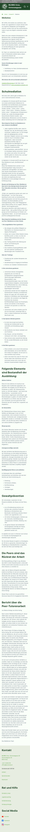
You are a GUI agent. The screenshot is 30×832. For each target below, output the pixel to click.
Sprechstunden (6, 776)
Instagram (7, 824)
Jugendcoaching (6, 797)
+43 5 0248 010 (6, 0)
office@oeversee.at (17, 0)
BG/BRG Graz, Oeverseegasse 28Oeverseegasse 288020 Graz (11, 757)
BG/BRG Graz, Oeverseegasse (15, 6)
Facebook (6, 820)
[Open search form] (25, 6)
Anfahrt (4, 772)
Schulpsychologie (6, 804)
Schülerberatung (6, 800)
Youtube (6, 816)
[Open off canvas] (27, 6)
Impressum (5, 779)
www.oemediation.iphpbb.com (19, 85)
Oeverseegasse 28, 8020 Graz (9, 2)
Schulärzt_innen (6, 793)
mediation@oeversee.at (8, 83)
